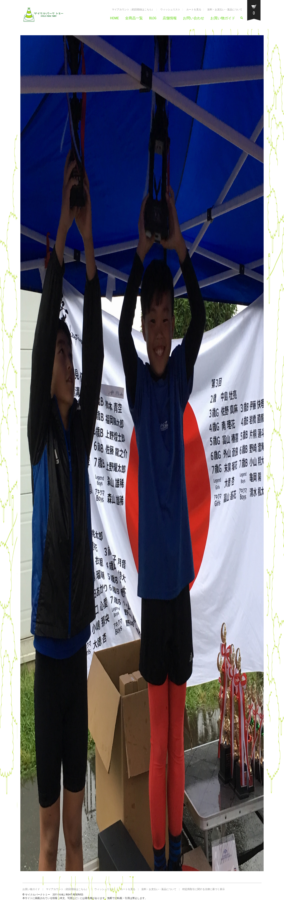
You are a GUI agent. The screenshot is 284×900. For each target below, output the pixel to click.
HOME (114, 18)
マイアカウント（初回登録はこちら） (133, 9)
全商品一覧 (134, 18)
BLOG (152, 18)
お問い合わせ (193, 18)
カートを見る (193, 9)
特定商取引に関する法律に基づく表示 (203, 889)
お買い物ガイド (222, 18)
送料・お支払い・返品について (224, 9)
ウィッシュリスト (170, 9)
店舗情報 (170, 18)
